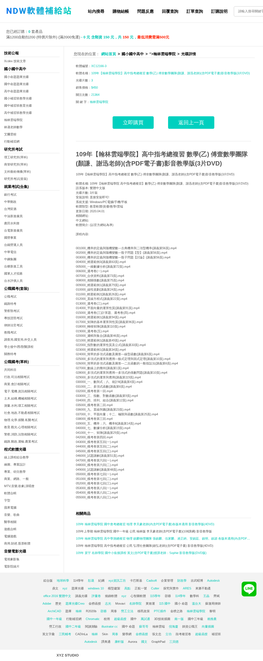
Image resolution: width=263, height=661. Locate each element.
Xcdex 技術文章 (15, 61)
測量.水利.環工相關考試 (20, 405)
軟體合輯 (10, 493)
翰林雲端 (158, 626)
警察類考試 (12, 311)
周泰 (114, 611)
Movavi (120, 603)
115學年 (155, 596)
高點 (127, 588)
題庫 (68, 611)
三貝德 (174, 641)
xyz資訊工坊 (117, 580)
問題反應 (145, 11)
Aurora (132, 641)
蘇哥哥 (143, 626)
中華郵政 (10, 201)
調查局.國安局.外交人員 (20, 339)
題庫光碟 (78, 588)
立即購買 (133, 122)
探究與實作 (171, 588)
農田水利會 (12, 223)
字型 (7, 500)
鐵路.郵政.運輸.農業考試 (20, 441)
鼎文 (55, 588)
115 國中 (165, 603)
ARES (187, 588)
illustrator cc (110, 626)
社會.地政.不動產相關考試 (22, 412)
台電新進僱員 (13, 230)
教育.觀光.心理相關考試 (20, 427)
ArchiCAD (54, 611)
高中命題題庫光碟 (16, 91)
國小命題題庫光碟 (16, 77)
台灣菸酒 (10, 209)
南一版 (179, 619)
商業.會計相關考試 (17, 384)
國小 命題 (181, 603)
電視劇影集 (12, 559)
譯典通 (106, 641)
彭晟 (91, 580)
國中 (133, 619)
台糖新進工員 (13, 266)
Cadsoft (151, 580)
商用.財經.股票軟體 (17, 543)
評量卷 (96, 596)
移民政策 (143, 611)
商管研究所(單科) (16, 164)
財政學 (182, 580)
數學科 (194, 596)
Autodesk (213, 580)
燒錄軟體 (111, 596)
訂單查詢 (195, 11)
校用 (107, 619)
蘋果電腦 (10, 507)
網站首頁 (108, 54)
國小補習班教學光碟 (18, 98)
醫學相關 (10, 522)
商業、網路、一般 (16, 479)
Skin (105, 634)
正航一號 (141, 588)
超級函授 (120, 619)
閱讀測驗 (91, 626)
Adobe (47, 603)
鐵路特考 (10, 303)
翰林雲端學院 (13, 120)
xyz (64, 588)
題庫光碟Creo (75, 603)
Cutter (155, 588)
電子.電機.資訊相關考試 (20, 391)
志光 (108, 603)
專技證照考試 (13, 318)
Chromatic (93, 619)
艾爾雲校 (10, 134)
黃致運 (150, 603)
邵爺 (168, 596)
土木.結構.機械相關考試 (20, 398)
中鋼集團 (10, 259)
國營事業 (10, 237)
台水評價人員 (13, 280)
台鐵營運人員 (13, 245)
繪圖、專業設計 (15, 464)
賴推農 (212, 619)
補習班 (216, 634)
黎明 (212, 611)
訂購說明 (219, 11)
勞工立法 (127, 611)
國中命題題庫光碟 (16, 84)
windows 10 (96, 588)
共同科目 (10, 369)
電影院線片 (12, 566)
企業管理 (167, 580)
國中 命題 (128, 626)
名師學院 (135, 603)
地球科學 (63, 580)
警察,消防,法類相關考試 (20, 434)
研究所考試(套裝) (16, 178)
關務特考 (10, 354)
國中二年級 (73, 626)
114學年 (78, 580)
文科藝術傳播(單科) (17, 171)
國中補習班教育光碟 (18, 105)
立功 (168, 634)
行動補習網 (12, 141)
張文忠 (156, 634)
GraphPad (158, 641)
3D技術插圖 (162, 619)
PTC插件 (160, 611)
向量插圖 (208, 626)
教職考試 (10, 332)
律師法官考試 (13, 325)
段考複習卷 (183, 634)
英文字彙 (48, 634)
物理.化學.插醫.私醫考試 (20, 420)
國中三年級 (195, 619)
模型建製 (114, 588)
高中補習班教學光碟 (18, 112)
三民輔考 (65, 634)
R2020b (91, 611)
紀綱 (101, 580)
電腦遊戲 (10, 536)
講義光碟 (81, 596)
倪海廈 (173, 626)
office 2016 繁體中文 (57, 596)
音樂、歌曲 (12, 514)
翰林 (79, 611)
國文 (144, 641)
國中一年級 (54, 619)
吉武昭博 (197, 580)
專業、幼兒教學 (15, 471)
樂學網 (127, 634)
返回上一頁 (191, 122)
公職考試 (10, 296)
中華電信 (10, 252)
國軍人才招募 (13, 273)
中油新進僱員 (13, 216)
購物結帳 (121, 11)
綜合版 (48, 580)
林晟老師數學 (13, 127)
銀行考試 (10, 194)
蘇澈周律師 (213, 603)
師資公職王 (190, 626)
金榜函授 (95, 603)
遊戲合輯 (10, 529)
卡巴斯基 (136, 580)
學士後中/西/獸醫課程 (18, 346)
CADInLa (81, 634)
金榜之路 (176, 611)
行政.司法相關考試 (17, 377)
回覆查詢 (170, 11)
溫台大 (196, 603)
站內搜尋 (96, 11)
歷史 (58, 603)
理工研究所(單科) (16, 157)
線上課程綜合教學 (16, 457)
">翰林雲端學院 (162, 54)
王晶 (206, 596)
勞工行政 (55, 626)
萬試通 (145, 619)
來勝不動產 (203, 588)
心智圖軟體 (138, 596)
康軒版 (119, 641)
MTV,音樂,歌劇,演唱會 (19, 486)
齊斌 (216, 596)
